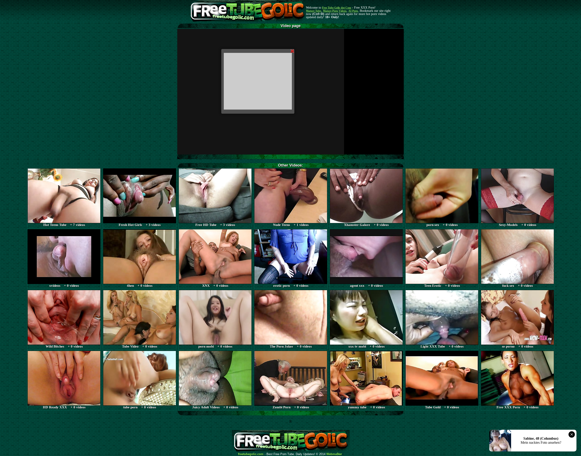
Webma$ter (334, 454)
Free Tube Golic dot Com (336, 7)
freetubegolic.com (250, 454)
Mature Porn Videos (335, 10)
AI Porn (353, 10)
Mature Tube (313, 10)
